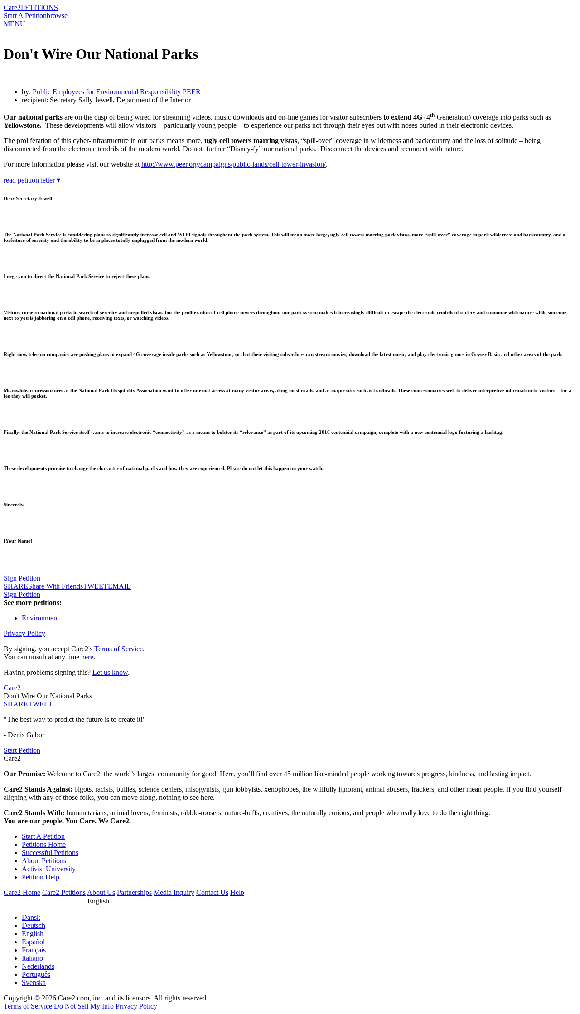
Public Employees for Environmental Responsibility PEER (117, 92)
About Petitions (44, 861)
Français (34, 950)
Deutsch (33, 925)
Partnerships (134, 892)
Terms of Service (118, 649)
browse (57, 15)
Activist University (49, 869)
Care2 (12, 7)
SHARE (16, 704)
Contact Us (212, 892)
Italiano (32, 958)
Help (237, 892)
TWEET (95, 586)
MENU (14, 24)
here (87, 657)
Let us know (110, 672)
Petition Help (40, 877)
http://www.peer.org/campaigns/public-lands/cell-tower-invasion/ (233, 164)
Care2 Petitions (64, 892)
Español (33, 942)
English (98, 901)
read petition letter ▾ (32, 180)
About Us (101, 892)
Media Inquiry (174, 892)
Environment (40, 618)
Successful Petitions (50, 852)
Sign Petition (22, 578)
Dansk (31, 917)
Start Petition (22, 750)
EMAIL (119, 586)
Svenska (34, 982)
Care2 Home (22, 892)
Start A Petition (25, 15)
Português (36, 974)
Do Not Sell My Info (84, 1006)
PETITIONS (39, 7)
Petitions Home (44, 844)
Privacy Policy (24, 633)
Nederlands (38, 966)
